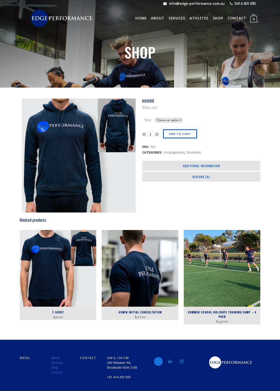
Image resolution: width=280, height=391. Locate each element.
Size (147, 119)
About (55, 358)
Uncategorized (174, 152)
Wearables (194, 152)
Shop (54, 367)
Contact (56, 372)
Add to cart (180, 134)
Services (57, 363)
